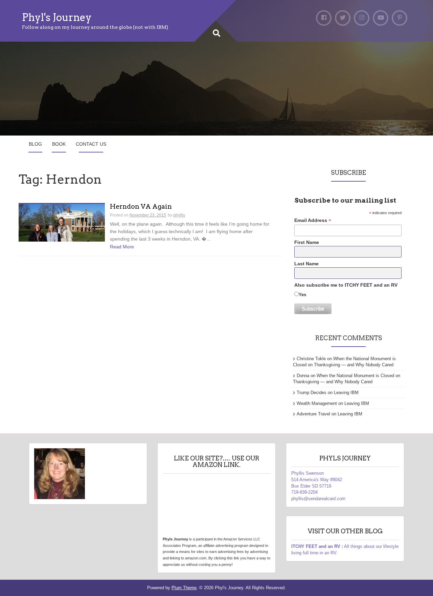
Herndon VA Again (141, 206)
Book (59, 144)
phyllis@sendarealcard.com (318, 498)
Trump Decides (311, 392)
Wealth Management (317, 403)
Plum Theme (184, 587)
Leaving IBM (346, 392)
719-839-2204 (304, 492)
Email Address (312, 220)
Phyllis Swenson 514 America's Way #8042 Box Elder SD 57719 (316, 479)
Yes (302, 294)
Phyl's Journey (57, 17)
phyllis (179, 215)
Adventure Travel (313, 413)
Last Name (306, 263)
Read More (122, 246)
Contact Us (91, 144)
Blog (35, 144)
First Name (306, 242)
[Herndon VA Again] (62, 222)
